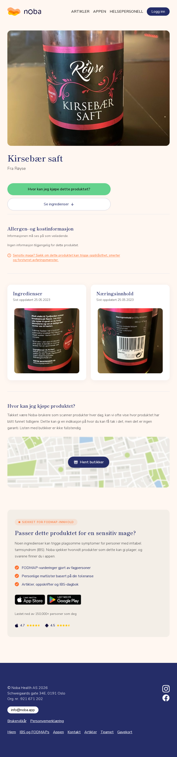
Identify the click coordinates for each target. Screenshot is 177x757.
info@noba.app (23, 709)
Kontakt (74, 732)
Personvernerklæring (47, 721)
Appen (99, 11)
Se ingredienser (56, 204)
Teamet (107, 732)
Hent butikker (92, 462)
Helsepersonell (126, 11)
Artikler (80, 11)
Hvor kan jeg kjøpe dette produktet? (59, 189)
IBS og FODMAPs (34, 732)
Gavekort (124, 732)
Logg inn (158, 11)
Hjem (11, 732)
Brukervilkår (17, 721)
